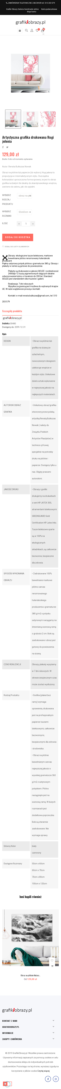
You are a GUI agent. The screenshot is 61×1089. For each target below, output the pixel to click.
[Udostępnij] (3, 147)
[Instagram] (56, 1079)
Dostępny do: (8, 327)
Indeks (6, 323)
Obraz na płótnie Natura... (30, 975)
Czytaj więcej (43, 1071)
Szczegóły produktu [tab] (12, 311)
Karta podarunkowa (49, 9)
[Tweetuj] (7, 147)
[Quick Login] (30, 31)
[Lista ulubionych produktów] (37, 31)
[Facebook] (48, 1079)
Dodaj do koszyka (17, 237)
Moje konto (31, 12)
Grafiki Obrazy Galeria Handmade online (22, 9)
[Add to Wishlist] (52, 960)
